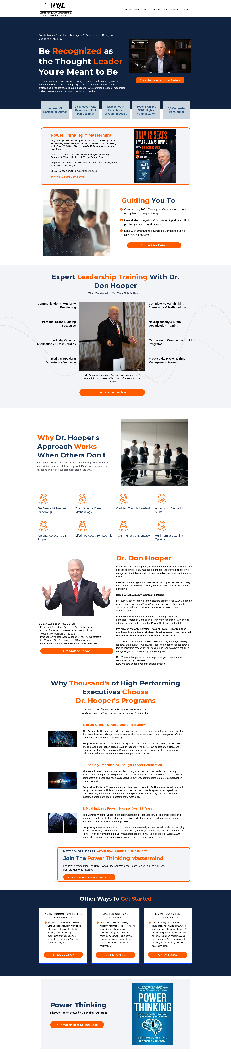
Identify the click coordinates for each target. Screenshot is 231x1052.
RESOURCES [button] (169, 9)
